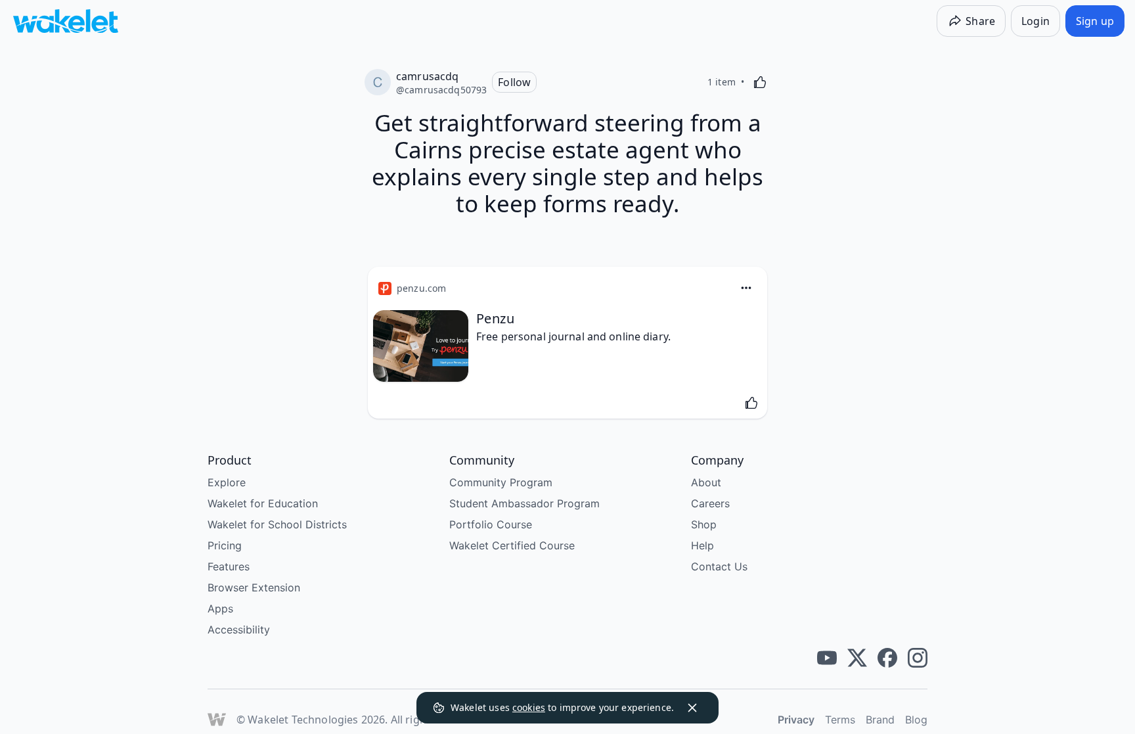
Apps (220, 608)
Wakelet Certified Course (512, 545)
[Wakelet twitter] (857, 658)
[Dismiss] (692, 707)
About (706, 482)
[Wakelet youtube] (827, 658)
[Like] (759, 82)
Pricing (225, 545)
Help (702, 545)
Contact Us (719, 566)
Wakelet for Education (263, 503)
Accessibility (239, 629)
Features (229, 566)
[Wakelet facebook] (887, 658)
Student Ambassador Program (524, 503)
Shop (704, 524)
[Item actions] (746, 287)
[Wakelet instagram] (917, 658)
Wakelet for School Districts (277, 524)
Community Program (500, 482)
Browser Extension (254, 587)
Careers (710, 503)
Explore (227, 482)
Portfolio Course (490, 524)
